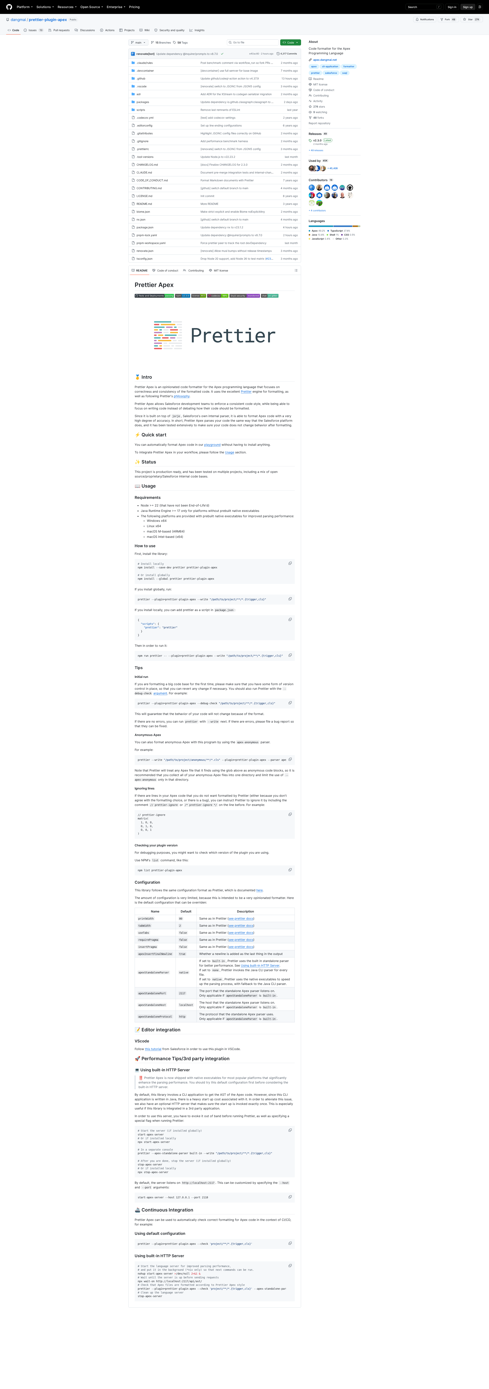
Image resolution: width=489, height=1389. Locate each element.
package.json (145, 227)
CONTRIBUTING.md (149, 188)
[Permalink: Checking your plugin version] (132, 845)
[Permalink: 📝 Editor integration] (132, 1029)
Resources (66, 7)
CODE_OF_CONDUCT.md (152, 180)
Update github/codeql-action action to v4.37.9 (230, 78)
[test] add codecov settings (218, 117)
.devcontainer (145, 70)
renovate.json (145, 250)
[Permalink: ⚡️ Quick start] (132, 434)
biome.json (143, 211)
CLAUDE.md (144, 172)
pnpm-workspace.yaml (151, 243)
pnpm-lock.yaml (147, 235)
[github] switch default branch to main (224, 188)
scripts (141, 109)
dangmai (18, 19)
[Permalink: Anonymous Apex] (132, 734)
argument (160, 693)
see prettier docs (241, 918)
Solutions (43, 7)
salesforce (331, 72)
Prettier (246, 391)
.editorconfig (144, 125)
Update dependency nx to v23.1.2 (222, 227)
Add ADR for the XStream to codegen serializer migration (236, 94)
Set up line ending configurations (221, 125)
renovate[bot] (145, 53)
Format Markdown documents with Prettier (227, 180)
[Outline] (296, 270)
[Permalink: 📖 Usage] (132, 486)
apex (314, 66)
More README (209, 203)
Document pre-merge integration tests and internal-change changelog (244, 172)
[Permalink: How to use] (132, 546)
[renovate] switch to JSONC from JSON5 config (231, 86)
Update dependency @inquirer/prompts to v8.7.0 (187, 53)
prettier (315, 72)
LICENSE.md (144, 196)
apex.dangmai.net (325, 59)
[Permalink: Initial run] (132, 676)
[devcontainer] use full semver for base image (229, 70)
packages (143, 102)
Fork (450, 19)
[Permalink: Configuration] (132, 882)
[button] (290, 563)
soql (344, 72)
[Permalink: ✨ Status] (132, 461)
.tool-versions (145, 156)
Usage (229, 452)
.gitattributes (145, 133)
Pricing (134, 7)
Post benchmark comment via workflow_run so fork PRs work (239, 62)
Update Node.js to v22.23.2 (218, 156)
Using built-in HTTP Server (260, 965)
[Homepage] (9, 7)
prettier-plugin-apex (48, 19)
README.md (144, 203)
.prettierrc (143, 149)
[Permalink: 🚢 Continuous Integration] (132, 1209)
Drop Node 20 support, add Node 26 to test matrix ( (233, 258)
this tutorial (153, 1049)
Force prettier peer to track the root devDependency (233, 243)
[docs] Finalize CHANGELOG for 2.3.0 (224, 164)
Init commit (207, 196)
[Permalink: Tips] (132, 667)
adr (139, 94)
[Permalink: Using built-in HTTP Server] (132, 1256)
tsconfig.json (144, 258)
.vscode (142, 86)
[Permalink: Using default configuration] (132, 1233)
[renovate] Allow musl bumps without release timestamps (236, 250)
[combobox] (254, 42)
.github (141, 78)
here (259, 890)
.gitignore (142, 141)
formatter (348, 66)
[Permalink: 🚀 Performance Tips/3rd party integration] (132, 1058)
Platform (23, 7)
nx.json (141, 219)
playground (212, 445)
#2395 (270, 258)
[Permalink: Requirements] (132, 497)
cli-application (330, 66)
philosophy (181, 396)
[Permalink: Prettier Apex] (132, 285)
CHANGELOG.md (147, 164)
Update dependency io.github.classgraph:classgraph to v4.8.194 (241, 102)
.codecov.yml (145, 117)
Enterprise (114, 7)
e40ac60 (254, 53)
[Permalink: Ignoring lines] (132, 788)
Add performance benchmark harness (224, 141)
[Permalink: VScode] (132, 1041)
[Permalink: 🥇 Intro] (132, 377)
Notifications (427, 19)
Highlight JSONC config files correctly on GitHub (231, 133)
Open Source (90, 7)
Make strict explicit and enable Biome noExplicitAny (233, 211)
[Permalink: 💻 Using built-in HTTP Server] (132, 1070)
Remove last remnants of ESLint (220, 109)
